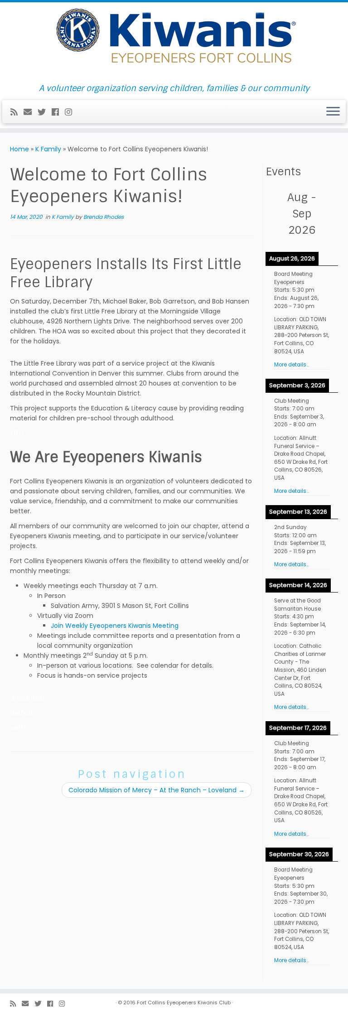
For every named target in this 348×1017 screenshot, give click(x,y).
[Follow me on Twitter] (45, 112)
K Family (48, 149)
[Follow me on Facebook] (58, 112)
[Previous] (273, 213)
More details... (291, 364)
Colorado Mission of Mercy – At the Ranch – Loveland (156, 790)
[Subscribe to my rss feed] (17, 112)
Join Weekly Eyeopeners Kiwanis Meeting (115, 625)
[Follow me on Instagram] (71, 112)
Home (19, 149)
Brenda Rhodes (103, 217)
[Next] (331, 213)
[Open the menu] (333, 112)
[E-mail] (31, 112)
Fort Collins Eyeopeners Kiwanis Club (184, 1002)
